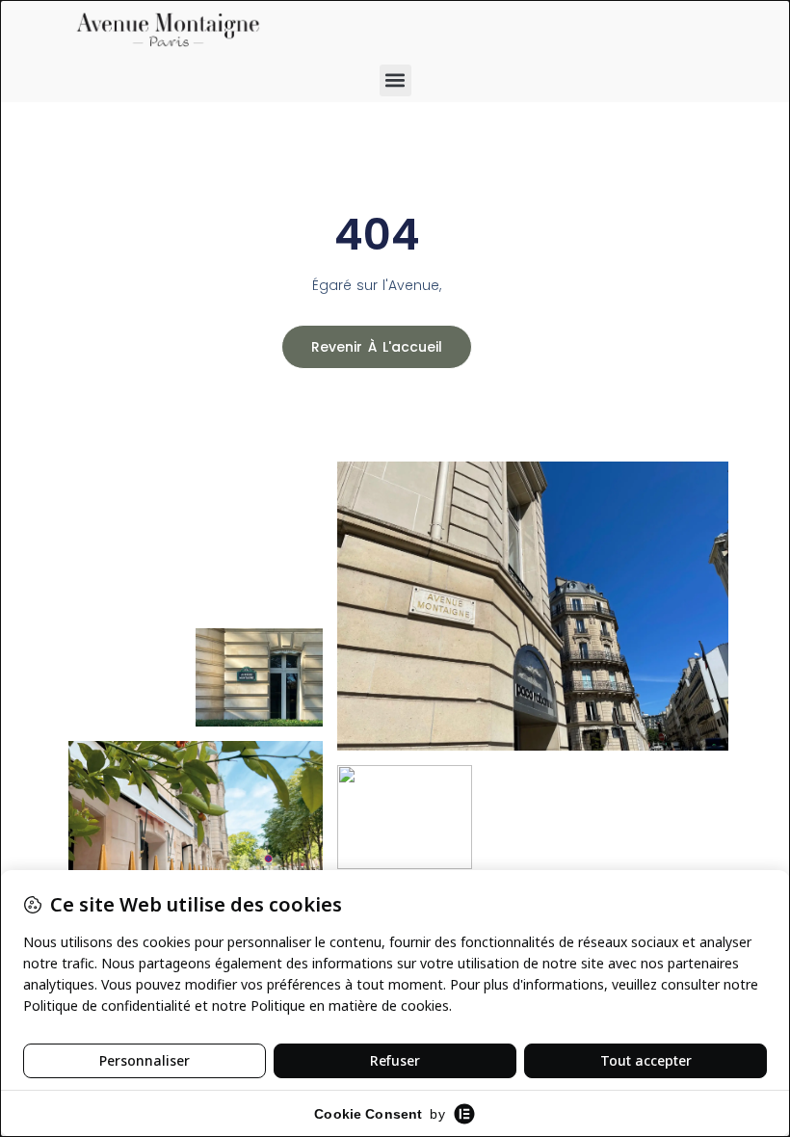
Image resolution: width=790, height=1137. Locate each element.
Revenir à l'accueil (376, 347)
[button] (395, 80)
